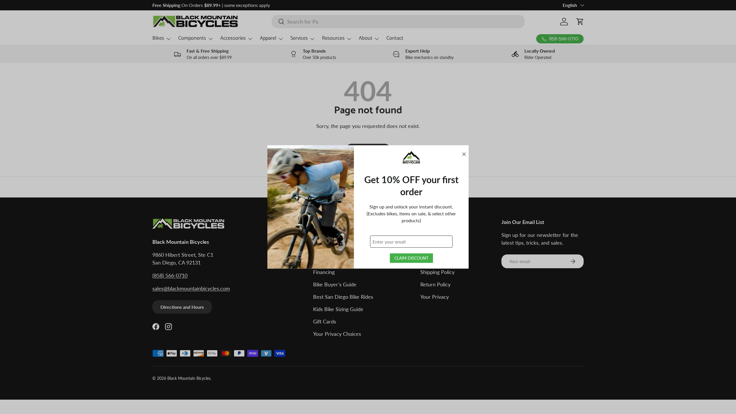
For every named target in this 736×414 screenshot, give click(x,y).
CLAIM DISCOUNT (411, 258)
